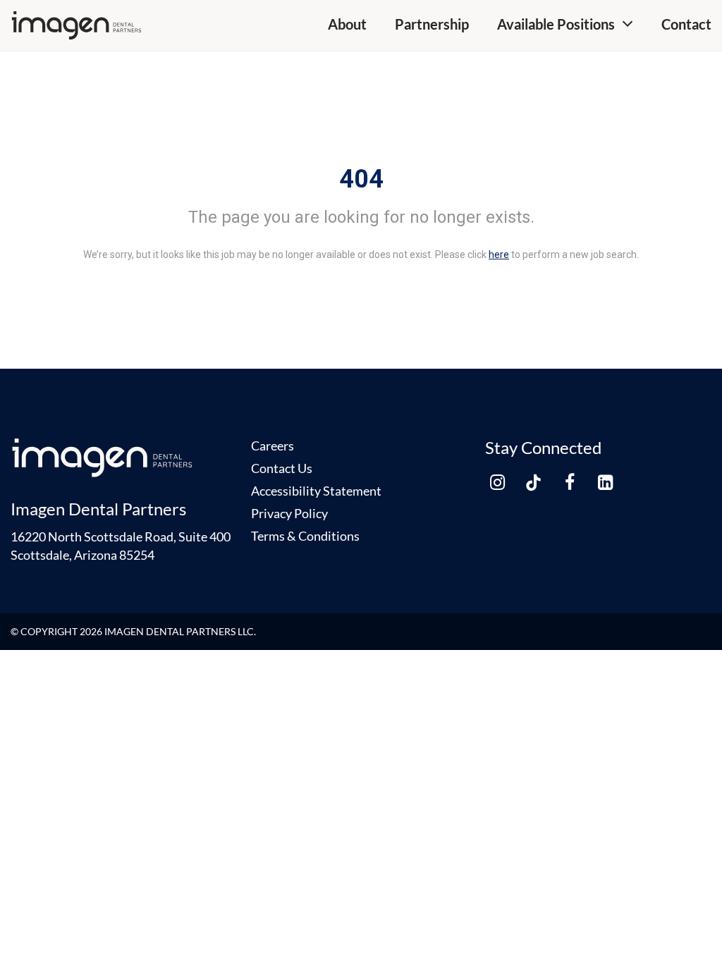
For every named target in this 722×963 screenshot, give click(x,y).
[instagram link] (497, 482)
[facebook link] (569, 482)
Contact (686, 24)
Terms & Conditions (305, 536)
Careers (272, 445)
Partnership (432, 24)
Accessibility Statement (316, 490)
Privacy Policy (289, 513)
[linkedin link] (605, 482)
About (347, 24)
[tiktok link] (533, 482)
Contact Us (281, 468)
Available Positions (556, 24)
